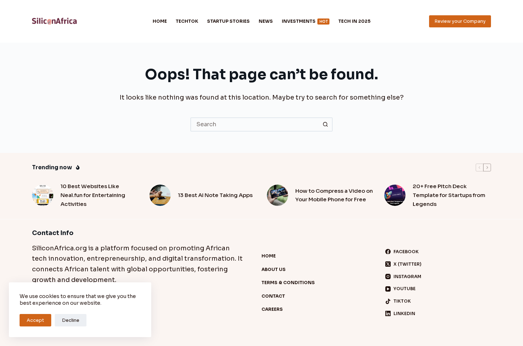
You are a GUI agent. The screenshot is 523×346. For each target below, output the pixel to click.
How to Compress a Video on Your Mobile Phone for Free (334, 195)
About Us (274, 269)
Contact (273, 296)
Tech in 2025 (354, 21)
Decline (70, 320)
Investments (305, 21)
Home (160, 21)
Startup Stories (228, 21)
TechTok (187, 21)
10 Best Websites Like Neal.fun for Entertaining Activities (92, 195)
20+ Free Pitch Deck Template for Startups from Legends (449, 195)
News (266, 21)
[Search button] (325, 124)
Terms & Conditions (288, 282)
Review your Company (460, 21)
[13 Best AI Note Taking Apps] (160, 195)
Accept (35, 320)
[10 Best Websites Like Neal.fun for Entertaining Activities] (42, 195)
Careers (272, 309)
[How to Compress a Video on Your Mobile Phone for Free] (277, 195)
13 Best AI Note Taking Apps (215, 195)
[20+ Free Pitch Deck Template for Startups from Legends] (395, 195)
